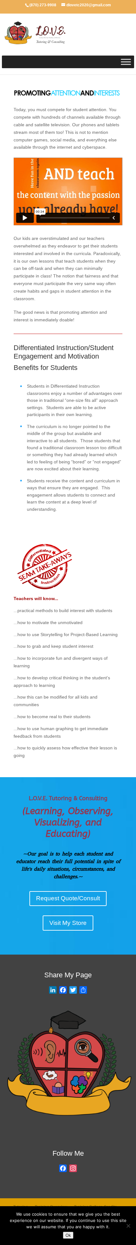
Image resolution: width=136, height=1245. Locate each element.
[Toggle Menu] (126, 62)
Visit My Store (68, 923)
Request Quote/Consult (68, 898)
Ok (68, 1235)
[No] (128, 1226)
